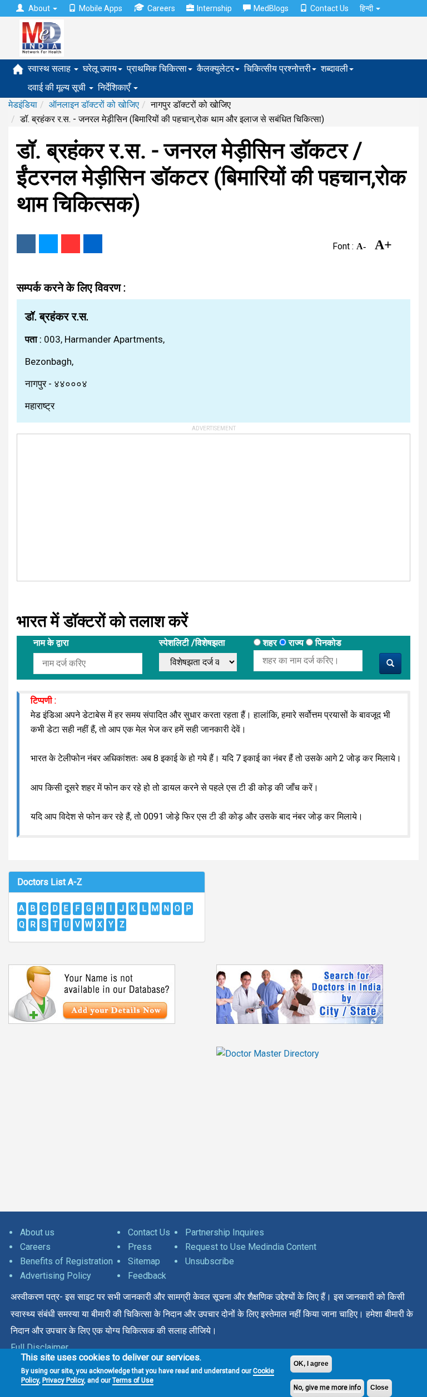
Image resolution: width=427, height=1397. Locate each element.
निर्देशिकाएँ (115, 87)
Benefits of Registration (66, 1261)
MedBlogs (271, 8)
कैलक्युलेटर (215, 68)
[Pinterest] (70, 243)
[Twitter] (48, 243)
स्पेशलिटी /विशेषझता (192, 642)
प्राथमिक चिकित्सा (157, 68)
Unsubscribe (209, 1261)
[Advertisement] (100, 503)
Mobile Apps (100, 8)
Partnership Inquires (224, 1232)
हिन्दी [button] (367, 8)
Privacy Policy (63, 1380)
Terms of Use (132, 1380)
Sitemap (144, 1261)
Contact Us (329, 8)
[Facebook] (26, 243)
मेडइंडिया (22, 104)
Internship (214, 8)
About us (37, 1232)
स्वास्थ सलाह (50, 68)
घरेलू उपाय (100, 68)
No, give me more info (327, 1387)
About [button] (39, 8)
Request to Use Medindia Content (250, 1247)
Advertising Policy (55, 1275)
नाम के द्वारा (51, 642)
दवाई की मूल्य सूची (58, 87)
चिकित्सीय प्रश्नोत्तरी (277, 68)
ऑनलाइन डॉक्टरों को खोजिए (94, 104)
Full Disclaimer (39, 1347)
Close (379, 1387)
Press (140, 1247)
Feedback (147, 1275)
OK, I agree (311, 1364)
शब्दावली (334, 68)
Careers (161, 8)
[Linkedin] (92, 243)
